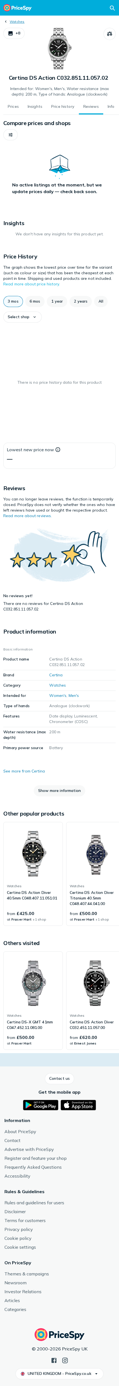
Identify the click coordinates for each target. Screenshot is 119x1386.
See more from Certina (24, 771)
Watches (17, 21)
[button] (14, 33)
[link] (33, 874)
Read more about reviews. (27, 515)
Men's (74, 695)
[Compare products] (110, 34)
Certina (56, 674)
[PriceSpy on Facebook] (54, 1360)
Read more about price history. (31, 283)
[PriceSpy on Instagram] (65, 1360)
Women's (57, 695)
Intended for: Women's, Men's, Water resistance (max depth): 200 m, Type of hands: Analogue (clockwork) (59, 91)
